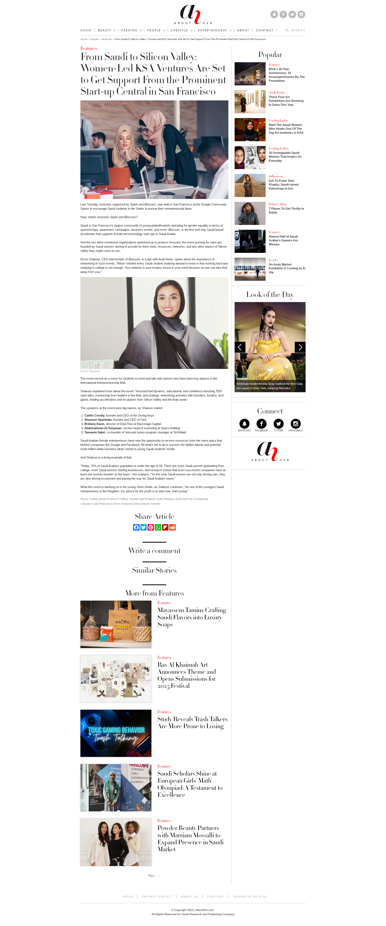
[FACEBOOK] (262, 424)
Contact (215, 896)
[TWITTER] (279, 424)
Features (107, 39)
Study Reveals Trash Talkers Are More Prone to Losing (192, 723)
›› (158, 875)
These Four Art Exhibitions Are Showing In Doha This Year (286, 100)
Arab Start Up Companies (191, 499)
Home (85, 30)
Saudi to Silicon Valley (113, 499)
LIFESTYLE (179, 30)
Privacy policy (157, 896)
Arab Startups (164, 499)
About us (189, 896)
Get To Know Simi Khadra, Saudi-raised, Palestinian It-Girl (284, 184)
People (94, 39)
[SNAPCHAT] (244, 424)
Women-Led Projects (142, 499)
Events (273, 260)
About (243, 30)
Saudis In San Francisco (97, 503)
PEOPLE (154, 30)
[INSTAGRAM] (296, 424)
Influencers (276, 176)
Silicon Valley (88, 499)
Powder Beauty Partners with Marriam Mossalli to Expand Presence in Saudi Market (190, 839)
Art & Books (277, 93)
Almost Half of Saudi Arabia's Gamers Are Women (283, 240)
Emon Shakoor (122, 503)
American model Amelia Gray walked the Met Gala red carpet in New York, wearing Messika (269, 386)
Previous (240, 347)
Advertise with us (250, 896)
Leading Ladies (278, 120)
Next (300, 347)
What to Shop (277, 204)
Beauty (105, 30)
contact (264, 30)
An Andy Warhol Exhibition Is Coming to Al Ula (287, 268)
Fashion (129, 30)
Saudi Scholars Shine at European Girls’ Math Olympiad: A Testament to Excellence (190, 784)
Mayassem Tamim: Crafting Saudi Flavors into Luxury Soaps (191, 617)
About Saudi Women (147, 503)
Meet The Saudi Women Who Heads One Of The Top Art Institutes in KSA (286, 128)
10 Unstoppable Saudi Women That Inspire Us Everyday (285, 156)
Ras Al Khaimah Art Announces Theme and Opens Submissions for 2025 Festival (186, 675)
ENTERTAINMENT (212, 30)
